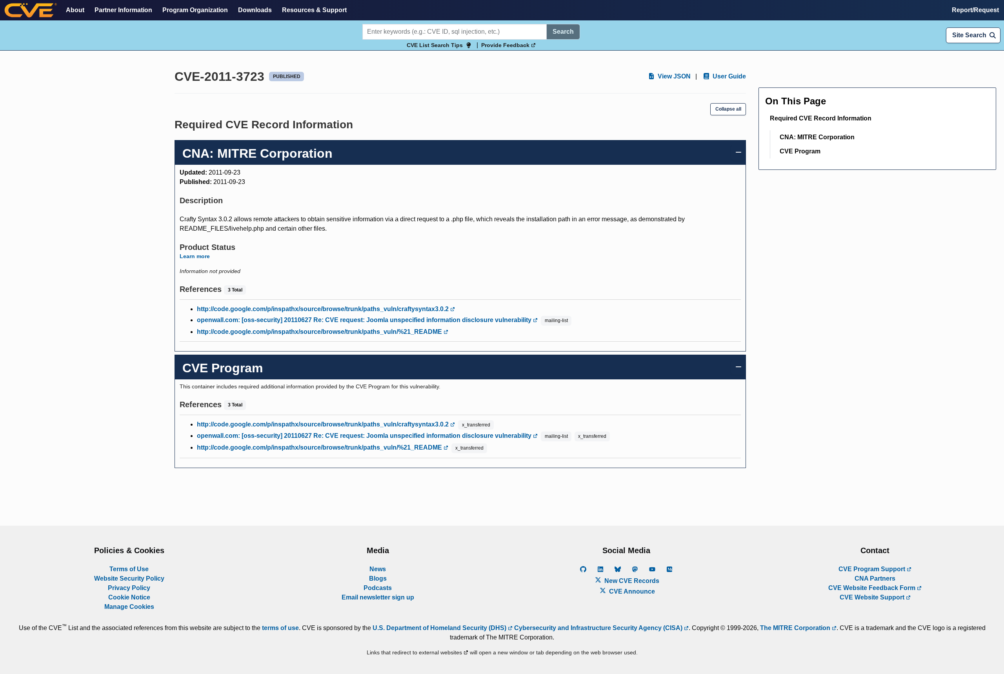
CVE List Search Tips (435, 45)
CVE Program (800, 151)
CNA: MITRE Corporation (817, 137)
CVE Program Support (872, 569)
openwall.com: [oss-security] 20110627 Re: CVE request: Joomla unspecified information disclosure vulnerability (365, 320)
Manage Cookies (129, 606)
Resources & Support (314, 10)
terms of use (280, 628)
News (377, 569)
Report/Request (975, 10)
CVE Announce (631, 591)
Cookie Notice (129, 597)
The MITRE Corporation (796, 628)
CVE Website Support (873, 597)
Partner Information (123, 10)
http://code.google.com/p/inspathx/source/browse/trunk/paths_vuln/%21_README (320, 331)
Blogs (378, 578)
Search (563, 31)
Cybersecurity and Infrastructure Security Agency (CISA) (598, 628)
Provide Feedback (506, 45)
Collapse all (728, 109)
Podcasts (378, 588)
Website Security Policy (129, 578)
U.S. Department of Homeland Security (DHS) (440, 628)
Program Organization (195, 10)
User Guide (728, 76)
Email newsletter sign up (378, 597)
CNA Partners (875, 578)
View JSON (673, 76)
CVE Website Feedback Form (872, 588)
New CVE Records (631, 580)
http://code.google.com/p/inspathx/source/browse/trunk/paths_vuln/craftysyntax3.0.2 (323, 309)
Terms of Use (129, 569)
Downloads (255, 10)
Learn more (195, 256)
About (75, 10)
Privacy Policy (129, 588)
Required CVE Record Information (820, 118)
